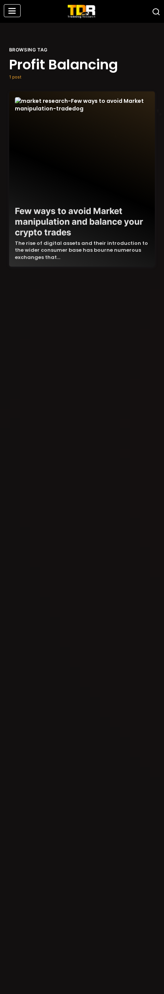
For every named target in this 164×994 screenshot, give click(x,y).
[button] (12, 11)
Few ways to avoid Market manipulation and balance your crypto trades (79, 221)
